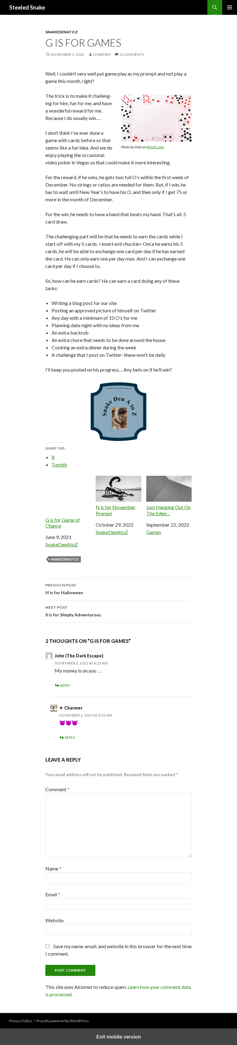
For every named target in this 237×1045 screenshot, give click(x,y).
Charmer (101, 54)
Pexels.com (155, 147)
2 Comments (132, 54)
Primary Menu (229, 7)
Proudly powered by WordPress (62, 1020)
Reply (65, 685)
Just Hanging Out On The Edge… (168, 510)
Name (53, 868)
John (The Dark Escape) (79, 655)
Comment (57, 789)
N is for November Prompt (115, 510)
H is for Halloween (64, 589)
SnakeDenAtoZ (61, 32)
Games (153, 532)
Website (54, 920)
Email (52, 894)
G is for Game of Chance (62, 523)
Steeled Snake (27, 7)
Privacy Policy (20, 1020)
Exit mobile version (118, 1037)
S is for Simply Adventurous (73, 611)
